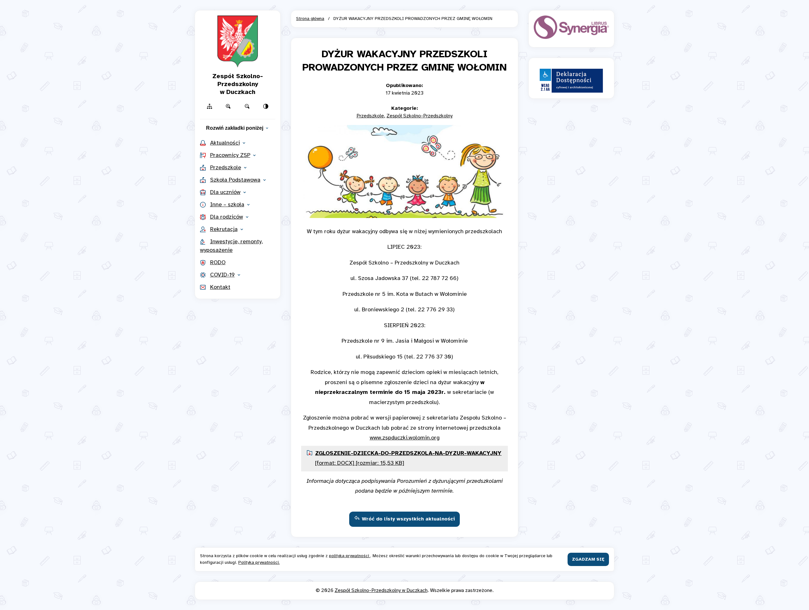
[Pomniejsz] (247, 106)
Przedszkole (225, 168)
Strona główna (310, 18)
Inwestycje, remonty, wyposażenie (231, 246)
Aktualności (225, 143)
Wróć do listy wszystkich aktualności (408, 519)
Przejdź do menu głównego (404, 8)
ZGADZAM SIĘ (588, 559)
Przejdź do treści (404, 8)
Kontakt (220, 287)
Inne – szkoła (227, 205)
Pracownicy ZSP (230, 155)
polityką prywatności (349, 556)
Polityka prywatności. (259, 562)
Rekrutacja (224, 230)
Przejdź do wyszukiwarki (404, 8)
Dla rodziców (226, 217)
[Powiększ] (228, 106)
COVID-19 (222, 275)
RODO (218, 263)
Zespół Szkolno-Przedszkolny (419, 116)
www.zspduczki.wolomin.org (405, 438)
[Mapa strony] (209, 106)
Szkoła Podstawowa (235, 180)
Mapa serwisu (404, 8)
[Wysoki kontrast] (266, 106)
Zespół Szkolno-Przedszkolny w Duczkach (381, 590)
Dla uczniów (225, 193)
